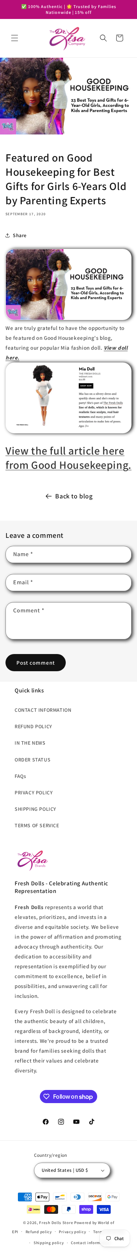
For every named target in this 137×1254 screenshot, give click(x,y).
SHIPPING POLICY (35, 809)
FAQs (20, 776)
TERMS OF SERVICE (37, 825)
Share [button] (20, 235)
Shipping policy (49, 1242)
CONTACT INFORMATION (43, 710)
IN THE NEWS (30, 743)
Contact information (90, 1242)
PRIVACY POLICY (34, 792)
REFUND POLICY (33, 726)
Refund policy (39, 1231)
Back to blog (73, 496)
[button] (15, 38)
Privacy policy (72, 1231)
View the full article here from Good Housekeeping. (68, 457)
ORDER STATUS (32, 759)
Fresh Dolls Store (56, 1222)
